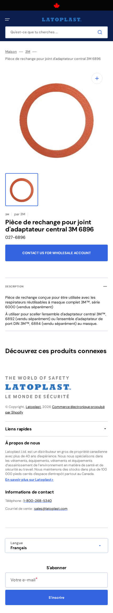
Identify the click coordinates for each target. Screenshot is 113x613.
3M (27, 52)
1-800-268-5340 (37, 500)
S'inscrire (56, 597)
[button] (7, 19)
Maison (11, 52)
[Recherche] (101, 32)
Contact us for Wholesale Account (56, 253)
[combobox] (56, 32)
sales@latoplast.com (51, 508)
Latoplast (33, 407)
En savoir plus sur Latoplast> (29, 480)
